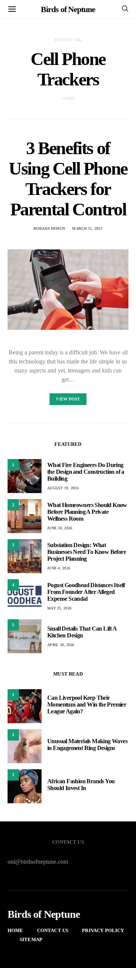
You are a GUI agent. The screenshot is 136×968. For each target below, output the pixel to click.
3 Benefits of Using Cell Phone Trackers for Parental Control (68, 178)
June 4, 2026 (58, 568)
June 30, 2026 (59, 528)
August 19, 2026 (63, 488)
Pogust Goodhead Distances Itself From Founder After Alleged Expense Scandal (86, 592)
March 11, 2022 (87, 228)
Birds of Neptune (68, 9)
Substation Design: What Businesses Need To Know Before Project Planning (86, 552)
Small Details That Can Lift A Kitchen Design (82, 632)
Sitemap (31, 939)
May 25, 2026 (59, 608)
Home (15, 930)
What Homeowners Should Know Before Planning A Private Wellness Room (87, 512)
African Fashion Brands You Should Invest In (80, 784)
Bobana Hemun (49, 228)
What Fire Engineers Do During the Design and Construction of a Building (85, 472)
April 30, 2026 (60, 645)
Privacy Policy (103, 930)
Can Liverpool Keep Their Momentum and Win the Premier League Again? (86, 704)
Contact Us (53, 930)
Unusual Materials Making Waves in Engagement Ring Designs (87, 744)
